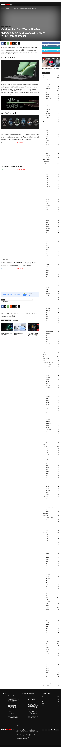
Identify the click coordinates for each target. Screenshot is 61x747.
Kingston (48, 247)
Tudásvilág (45, 681)
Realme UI (48, 109)
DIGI (47, 519)
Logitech (47, 255)
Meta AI (47, 417)
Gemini (47, 400)
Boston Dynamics (49, 507)
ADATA (47, 167)
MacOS (47, 94)
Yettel (47, 530)
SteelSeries (48, 320)
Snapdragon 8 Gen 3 (29, 299)
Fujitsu (47, 605)
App (44, 77)
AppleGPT (48, 366)
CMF (47, 209)
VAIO (47, 584)
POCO (47, 570)
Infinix (47, 555)
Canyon (47, 201)
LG (46, 253)
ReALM (47, 433)
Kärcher (47, 245)
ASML (47, 182)
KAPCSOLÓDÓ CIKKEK (6, 320)
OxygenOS (48, 107)
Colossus (48, 377)
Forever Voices (49, 392)
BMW (47, 132)
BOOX (47, 195)
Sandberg (48, 310)
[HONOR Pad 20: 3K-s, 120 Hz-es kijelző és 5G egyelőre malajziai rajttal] (20, 327)
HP (46, 232)
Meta (47, 262)
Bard (47, 371)
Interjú (44, 354)
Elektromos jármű (46, 128)
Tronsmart (48, 337)
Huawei (47, 142)
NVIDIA (47, 278)
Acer (47, 165)
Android (47, 79)
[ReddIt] (11, 43)
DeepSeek (48, 383)
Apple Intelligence (49, 364)
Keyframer (48, 408)
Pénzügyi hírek (46, 503)
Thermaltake (48, 333)
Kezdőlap (37, 4)
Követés (57, 45)
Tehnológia (45, 593)
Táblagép (7, 8)
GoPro (47, 226)
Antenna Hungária (49, 517)
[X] (5, 43)
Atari (47, 188)
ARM (47, 180)
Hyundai (47, 144)
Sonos (47, 314)
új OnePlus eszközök (5, 301)
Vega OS (47, 111)
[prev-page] (2, 339)
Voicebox (48, 440)
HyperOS (48, 88)
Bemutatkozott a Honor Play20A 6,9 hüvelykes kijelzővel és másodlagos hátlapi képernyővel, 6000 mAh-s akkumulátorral (33, 705)
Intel (47, 241)
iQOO (47, 620)
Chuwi (47, 207)
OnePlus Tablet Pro (14, 299)
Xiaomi (47, 157)
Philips (47, 287)
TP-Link (47, 335)
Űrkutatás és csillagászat (48, 683)
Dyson (47, 216)
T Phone (47, 662)
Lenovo (47, 251)
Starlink (47, 318)
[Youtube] (57, 730)
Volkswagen (48, 155)
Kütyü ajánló (45, 360)
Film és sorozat (46, 161)
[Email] (13, 43)
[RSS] (52, 730)
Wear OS (48, 117)
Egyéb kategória (46, 126)
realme (47, 299)
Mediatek (48, 260)
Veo (46, 438)
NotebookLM (48, 423)
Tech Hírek (48, 4)
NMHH (44, 444)
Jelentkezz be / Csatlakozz (5, 0)
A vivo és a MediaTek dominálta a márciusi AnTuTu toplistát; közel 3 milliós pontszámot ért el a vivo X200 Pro (13, 708)
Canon (47, 199)
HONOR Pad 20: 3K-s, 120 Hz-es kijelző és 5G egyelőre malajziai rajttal (20, 333)
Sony (47, 316)
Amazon (47, 170)
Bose (47, 197)
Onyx (47, 565)
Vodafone (48, 528)
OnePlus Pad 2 (8, 299)
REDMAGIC (48, 301)
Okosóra (6, 26)
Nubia (47, 276)
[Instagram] (46, 730)
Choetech (48, 205)
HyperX (47, 239)
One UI (47, 100)
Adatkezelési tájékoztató (14, 0)
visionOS (48, 113)
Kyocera (47, 622)
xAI (46, 442)
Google (47, 224)
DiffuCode (48, 385)
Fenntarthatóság (46, 159)
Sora (47, 436)
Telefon (42, 4)
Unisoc (47, 341)
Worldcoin (48, 123)
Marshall (48, 257)
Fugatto (47, 394)
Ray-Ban (47, 295)
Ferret (47, 389)
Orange (47, 523)
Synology (48, 322)
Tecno (47, 666)
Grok (47, 406)
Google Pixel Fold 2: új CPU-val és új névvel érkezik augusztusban (31, 314)
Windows (48, 119)
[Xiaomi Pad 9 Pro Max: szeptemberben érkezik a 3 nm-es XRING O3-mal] (7, 327)
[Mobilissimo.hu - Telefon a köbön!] (7, 729)
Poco (47, 289)
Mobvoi (47, 475)
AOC (47, 176)
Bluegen (47, 544)
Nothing (47, 274)
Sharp (47, 658)
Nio (46, 146)
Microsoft (48, 264)
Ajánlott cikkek (46, 75)
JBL (46, 243)
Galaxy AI (48, 396)
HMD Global (48, 549)
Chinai (47, 498)
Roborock (48, 306)
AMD (47, 172)
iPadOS (47, 92)
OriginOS (48, 105)
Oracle (47, 427)
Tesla (47, 153)
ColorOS (47, 82)
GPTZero (48, 404)
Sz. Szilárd (4, 38)
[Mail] (49, 730)
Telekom (47, 526)
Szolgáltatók (45, 515)
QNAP (47, 291)
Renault (47, 149)
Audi (47, 130)
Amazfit (47, 448)
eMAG (47, 500)
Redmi (47, 304)
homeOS (48, 86)
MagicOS (48, 96)
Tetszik (57, 43)
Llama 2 (47, 412)
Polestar (47, 647)
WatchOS (48, 115)
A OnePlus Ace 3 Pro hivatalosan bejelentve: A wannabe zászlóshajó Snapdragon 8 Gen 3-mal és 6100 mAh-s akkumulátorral (10, 315)
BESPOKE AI (48, 373)
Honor (47, 469)
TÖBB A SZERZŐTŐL (16, 320)
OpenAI (47, 425)
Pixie (47, 431)
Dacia (47, 138)
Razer (47, 297)
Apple (47, 178)
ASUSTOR (48, 186)
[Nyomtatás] (16, 43)
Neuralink (48, 421)
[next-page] (4, 339)
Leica (47, 249)
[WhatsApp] (8, 43)
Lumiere (47, 415)
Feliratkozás (56, 53)
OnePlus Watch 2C (21, 299)
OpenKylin (48, 103)
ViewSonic (48, 343)
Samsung (48, 308)
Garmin (47, 222)
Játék (44, 356)
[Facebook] (2, 43)
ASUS (47, 184)
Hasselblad (48, 228)
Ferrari (47, 140)
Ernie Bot (48, 387)
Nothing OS (48, 98)
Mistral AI (48, 419)
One (47, 521)
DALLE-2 (47, 381)
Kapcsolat (20, 0)
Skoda (47, 151)
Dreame (47, 214)
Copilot (47, 379)
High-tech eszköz (46, 163)
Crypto (44, 121)
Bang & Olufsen (49, 190)
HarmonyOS (48, 84)
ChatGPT (47, 375)
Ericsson (47, 220)
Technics (47, 327)
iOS (46, 90)
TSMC (47, 339)
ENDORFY (48, 218)
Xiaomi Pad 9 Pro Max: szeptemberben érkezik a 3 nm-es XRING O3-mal (6, 333)
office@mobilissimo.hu (25, 741)
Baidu (47, 368)
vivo (47, 345)
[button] (58, 4)
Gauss (47, 398)
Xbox (47, 348)
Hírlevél (44, 352)
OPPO (47, 285)
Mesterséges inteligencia (48, 362)
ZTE (46, 590)
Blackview (48, 456)
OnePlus (11, 8)
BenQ (47, 193)
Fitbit (47, 463)
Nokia (47, 272)
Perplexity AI (48, 429)
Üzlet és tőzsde (46, 685)
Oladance (48, 281)
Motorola (48, 266)
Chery (47, 136)
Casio (47, 203)
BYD (47, 134)
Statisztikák (45, 513)
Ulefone (47, 670)
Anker (47, 174)
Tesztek (54, 4)
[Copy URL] (19, 43)
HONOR (47, 230)
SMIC (47, 312)
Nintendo (48, 270)
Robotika (45, 505)
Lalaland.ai (48, 410)
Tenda (47, 329)
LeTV (47, 626)
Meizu (47, 628)
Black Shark (48, 454)
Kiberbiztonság (46, 358)
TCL (46, 325)
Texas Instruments (49, 331)
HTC (47, 234)
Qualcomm (48, 293)
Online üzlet (45, 496)
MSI (46, 268)
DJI (46, 211)
